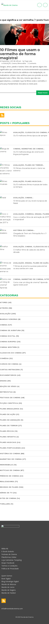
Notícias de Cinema (10, 470)
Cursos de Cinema (9, 364)
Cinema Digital (7, 336)
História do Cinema (23, 230)
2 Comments (32, 63)
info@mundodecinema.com (12, 608)
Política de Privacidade (10, 568)
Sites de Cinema (8, 498)
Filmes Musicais (33, 181)
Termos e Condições (9, 566)
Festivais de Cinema (10, 397)
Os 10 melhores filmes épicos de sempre (30, 136)
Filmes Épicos (7, 431)
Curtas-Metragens (10, 370)
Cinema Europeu (8, 342)
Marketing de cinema (32, 149)
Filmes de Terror (34, 165)
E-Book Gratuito (7, 551)
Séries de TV (6, 493)
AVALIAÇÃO (7, 63)
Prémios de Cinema (9, 476)
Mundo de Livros (7, 587)
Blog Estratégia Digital (10, 581)
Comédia (29, 214)
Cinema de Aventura (10, 330)
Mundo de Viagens (8, 590)
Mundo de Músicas (8, 584)
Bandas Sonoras (8, 319)
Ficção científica (9, 403)
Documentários (8, 375)
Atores (3, 302)
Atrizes (4, 308)
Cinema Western (8, 347)
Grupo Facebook (7, 563)
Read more (42, 93)
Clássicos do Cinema (36, 132)
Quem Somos (6, 576)
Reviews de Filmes (9, 487)
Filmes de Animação (10, 420)
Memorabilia (21, 63)
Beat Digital (5, 578)
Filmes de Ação (40, 263)
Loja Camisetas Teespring (11, 560)
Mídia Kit (4, 548)
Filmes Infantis (8, 437)
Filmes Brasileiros (9, 409)
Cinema (14, 63)
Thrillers (5, 504)
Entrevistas (6, 392)
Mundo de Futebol (8, 593)
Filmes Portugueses (10, 448)
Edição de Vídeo (8, 386)
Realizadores (7, 481)
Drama (38, 214)
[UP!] (24, 621)
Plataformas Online (8, 557)
